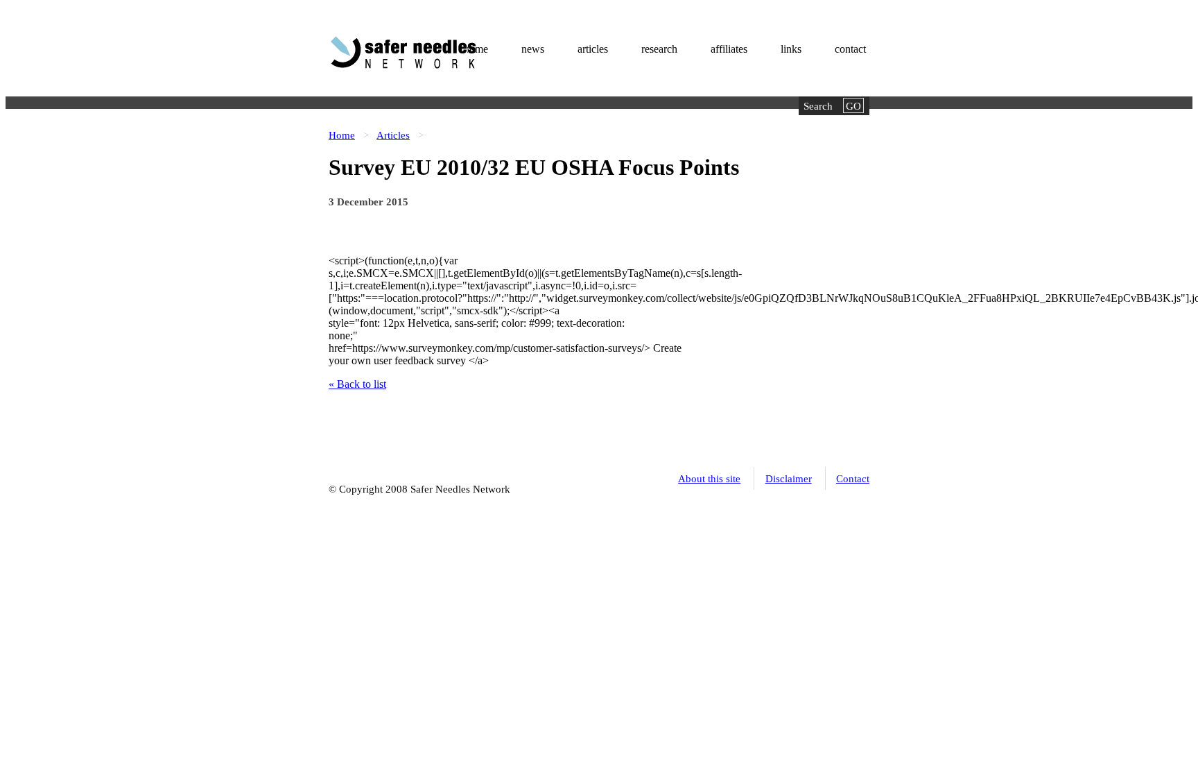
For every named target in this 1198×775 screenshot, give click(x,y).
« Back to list (357, 384)
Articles (393, 135)
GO (853, 106)
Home (342, 135)
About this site (709, 478)
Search (818, 106)
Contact (852, 478)
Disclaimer (788, 478)
